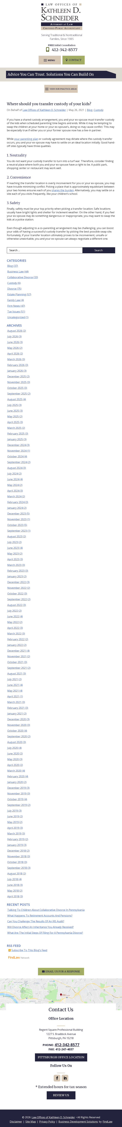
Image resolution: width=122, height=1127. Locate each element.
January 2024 (15, 508)
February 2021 (15, 708)
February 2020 (15, 776)
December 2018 (16, 850)
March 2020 (14, 770)
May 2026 (13, 348)
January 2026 (15, 370)
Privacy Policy (47, 1121)
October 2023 (15, 525)
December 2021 (16, 650)
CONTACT (75, 60)
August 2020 (14, 742)
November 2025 (16, 382)
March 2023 (14, 565)
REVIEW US (61, 1095)
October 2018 (15, 862)
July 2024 (12, 473)
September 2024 (17, 462)
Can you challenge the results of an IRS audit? (35, 921)
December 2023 (16, 513)
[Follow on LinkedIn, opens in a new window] (65, 1078)
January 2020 (15, 782)
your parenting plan (26, 139)
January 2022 (15, 645)
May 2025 (13, 416)
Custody (98, 110)
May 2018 (13, 890)
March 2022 (14, 633)
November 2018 (16, 856)
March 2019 (14, 833)
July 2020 (12, 748)
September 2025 (17, 393)
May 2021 (13, 690)
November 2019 (16, 793)
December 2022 (16, 582)
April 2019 (13, 828)
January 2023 (15, 576)
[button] (49, 60)
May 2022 (13, 622)
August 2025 (14, 399)
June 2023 (13, 548)
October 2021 (15, 662)
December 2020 (16, 719)
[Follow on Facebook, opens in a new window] (57, 1078)
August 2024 (14, 468)
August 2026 (14, 330)
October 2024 (15, 456)
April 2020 (13, 765)
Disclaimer (16, 1121)
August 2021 (14, 673)
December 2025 (16, 376)
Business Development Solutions (78, 1121)
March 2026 (14, 359)
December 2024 (16, 445)
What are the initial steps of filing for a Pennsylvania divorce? (45, 932)
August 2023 (14, 536)
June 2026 (13, 342)
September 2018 (17, 868)
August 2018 (14, 873)
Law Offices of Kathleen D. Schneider (44, 110)
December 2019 (16, 788)
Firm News (13, 306)
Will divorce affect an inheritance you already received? (40, 927)
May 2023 (13, 553)
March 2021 (14, 702)
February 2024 (15, 502)
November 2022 (16, 588)
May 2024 (13, 485)
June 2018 (13, 885)
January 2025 (15, 439)
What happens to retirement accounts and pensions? (39, 915)
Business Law (15, 271)
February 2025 (15, 433)
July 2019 (12, 810)
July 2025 (12, 405)
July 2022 (12, 610)
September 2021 (17, 668)
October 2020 (15, 730)
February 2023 (15, 570)
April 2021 (13, 696)
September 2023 (17, 530)
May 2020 (13, 759)
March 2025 (14, 428)
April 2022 (13, 628)
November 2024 (16, 450)
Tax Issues (13, 311)
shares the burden (63, 190)
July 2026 (12, 336)
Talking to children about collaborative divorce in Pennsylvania (46, 910)
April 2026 (13, 353)
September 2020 (17, 736)
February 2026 (15, 365)
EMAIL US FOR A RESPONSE (62, 971)
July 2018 (12, 879)
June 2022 (13, 616)
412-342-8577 (64, 49)
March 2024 (14, 496)
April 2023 (13, 559)
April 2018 (13, 896)
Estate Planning (16, 294)
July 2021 (12, 679)
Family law (13, 300)
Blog (89, 110)
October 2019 (15, 799)
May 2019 (13, 822)
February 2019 (15, 839)
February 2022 (15, 639)
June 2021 (13, 685)
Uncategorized (16, 317)
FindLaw (107, 1121)
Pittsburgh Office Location (61, 1057)
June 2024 (13, 479)
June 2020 (13, 753)
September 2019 (17, 805)
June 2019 (13, 816)
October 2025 (15, 388)
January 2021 (15, 713)
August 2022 (14, 605)
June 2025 (13, 410)
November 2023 (16, 519)
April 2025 (13, 422)
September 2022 (17, 599)
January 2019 (15, 845)
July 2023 (12, 542)
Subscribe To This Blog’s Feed (29, 950)
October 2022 (15, 593)
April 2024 (13, 490)
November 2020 (16, 725)
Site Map (30, 1121)
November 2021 (16, 656)
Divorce (11, 288)
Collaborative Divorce (20, 277)
